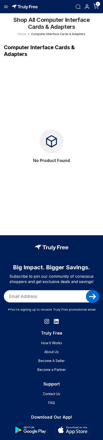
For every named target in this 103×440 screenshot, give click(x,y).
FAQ (51, 403)
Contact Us (51, 394)
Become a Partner (51, 370)
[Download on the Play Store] (30, 430)
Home (22, 34)
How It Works (51, 343)
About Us (51, 352)
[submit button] (93, 296)
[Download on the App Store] (72, 430)
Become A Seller (51, 361)
